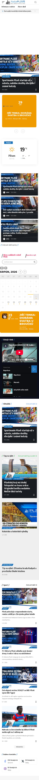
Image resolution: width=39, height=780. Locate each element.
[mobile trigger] (4, 2)
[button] (34, 11)
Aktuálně (6, 76)
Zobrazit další (30, 404)
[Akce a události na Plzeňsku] (15, 2)
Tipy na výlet (8, 456)
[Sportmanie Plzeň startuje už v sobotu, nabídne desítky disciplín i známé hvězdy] (19, 66)
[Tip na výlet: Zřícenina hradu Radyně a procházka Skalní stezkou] (19, 552)
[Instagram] (10, 768)
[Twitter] (28, 761)
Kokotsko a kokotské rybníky (15, 531)
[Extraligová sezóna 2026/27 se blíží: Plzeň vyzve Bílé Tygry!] (19, 677)
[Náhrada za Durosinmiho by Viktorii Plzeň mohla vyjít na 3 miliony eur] (19, 716)
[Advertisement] (19, 34)
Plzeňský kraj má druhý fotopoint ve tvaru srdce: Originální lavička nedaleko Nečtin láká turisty (17, 487)
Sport (5, 585)
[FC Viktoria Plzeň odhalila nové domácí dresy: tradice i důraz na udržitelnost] (19, 637)
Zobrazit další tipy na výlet (26, 456)
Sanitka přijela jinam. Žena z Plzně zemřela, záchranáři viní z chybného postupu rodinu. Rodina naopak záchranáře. (18, 11)
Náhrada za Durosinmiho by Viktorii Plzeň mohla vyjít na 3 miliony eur (18, 730)
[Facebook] (10, 761)
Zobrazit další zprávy (9, 245)
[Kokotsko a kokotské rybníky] (19, 515)
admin (7, 192)
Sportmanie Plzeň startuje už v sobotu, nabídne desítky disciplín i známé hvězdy (18, 83)
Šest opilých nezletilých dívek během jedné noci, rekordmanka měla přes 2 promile (19, 211)
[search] (35, 2)
